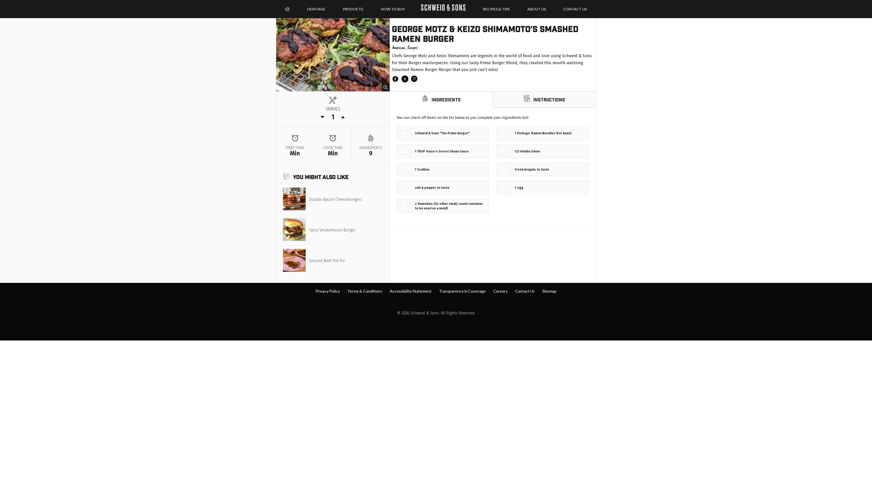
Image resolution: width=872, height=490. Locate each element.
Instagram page (426, 323)
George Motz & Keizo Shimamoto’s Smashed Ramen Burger (485, 33)
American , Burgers (405, 47)
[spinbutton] (333, 117)
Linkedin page (445, 323)
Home (287, 9)
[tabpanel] (493, 167)
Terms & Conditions (364, 291)
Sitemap (549, 291)
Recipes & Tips (496, 9)
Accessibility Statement (410, 291)
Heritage (316, 9)
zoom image (286, 20)
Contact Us (575, 9)
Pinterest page (455, 323)
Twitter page (436, 323)
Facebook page (417, 323)
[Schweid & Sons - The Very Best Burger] (443, 9)
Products (353, 9)
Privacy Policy (327, 291)
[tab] (441, 100)
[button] (343, 117)
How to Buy (393, 9)
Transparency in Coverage (462, 291)
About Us (536, 9)
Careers (500, 291)
